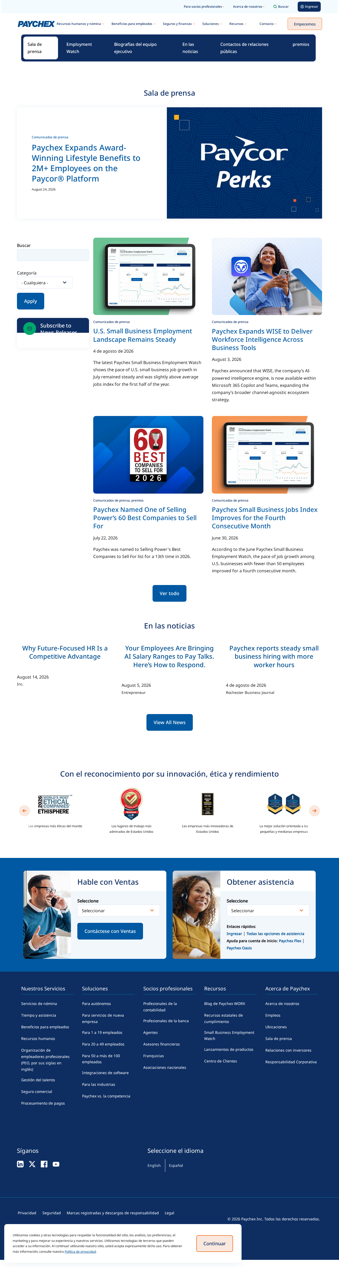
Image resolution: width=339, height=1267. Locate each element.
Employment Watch (79, 47)
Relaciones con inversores (288, 1050)
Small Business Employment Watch (229, 1035)
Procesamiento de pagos (43, 1103)
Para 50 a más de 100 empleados (101, 1059)
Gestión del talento (38, 1079)
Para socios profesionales (203, 6)
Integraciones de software (105, 1072)
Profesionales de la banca (166, 1020)
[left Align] (24, 810)
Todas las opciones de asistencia (275, 933)
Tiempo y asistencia (38, 1015)
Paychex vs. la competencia (106, 1095)
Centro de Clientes (220, 1061)
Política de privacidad (80, 1251)
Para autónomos (96, 1003)
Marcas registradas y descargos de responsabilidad (113, 1212)
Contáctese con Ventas (110, 931)
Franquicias (153, 1055)
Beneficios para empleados (131, 23)
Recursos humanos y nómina (79, 23)
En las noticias (190, 47)
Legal (169, 1212)
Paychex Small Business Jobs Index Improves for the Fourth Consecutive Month (265, 517)
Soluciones (210, 23)
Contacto (267, 23)
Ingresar (234, 933)
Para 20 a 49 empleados (103, 1044)
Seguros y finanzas (177, 23)
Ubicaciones (276, 1026)
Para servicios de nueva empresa (103, 1018)
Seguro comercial (36, 1091)
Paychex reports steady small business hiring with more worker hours (274, 656)
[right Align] (314, 810)
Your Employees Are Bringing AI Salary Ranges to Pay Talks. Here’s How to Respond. (169, 656)
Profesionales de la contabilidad (160, 1006)
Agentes (150, 1032)
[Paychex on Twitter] (32, 1163)
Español (176, 1165)
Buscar (283, 6)
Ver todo (169, 593)
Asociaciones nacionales (164, 1067)
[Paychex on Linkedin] (20, 1163)
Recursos (236, 23)
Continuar (214, 1243)
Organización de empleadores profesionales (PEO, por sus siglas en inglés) (45, 1059)
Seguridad (51, 1212)
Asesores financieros (161, 1044)
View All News (170, 722)
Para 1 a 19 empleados (102, 1032)
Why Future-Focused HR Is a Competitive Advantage (65, 652)
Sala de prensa (35, 47)
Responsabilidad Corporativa (291, 1061)
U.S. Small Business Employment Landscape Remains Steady (142, 334)
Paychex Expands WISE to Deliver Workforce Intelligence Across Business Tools (262, 339)
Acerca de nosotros (247, 6)
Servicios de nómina (39, 1003)
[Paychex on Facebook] (44, 1163)
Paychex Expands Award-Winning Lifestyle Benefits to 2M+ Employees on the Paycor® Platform (86, 163)
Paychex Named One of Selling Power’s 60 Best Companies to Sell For (145, 517)
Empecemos (305, 23)
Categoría (27, 273)
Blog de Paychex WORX (224, 1003)
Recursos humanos (38, 1038)
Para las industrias (98, 1084)
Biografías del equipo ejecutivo (135, 47)
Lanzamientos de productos (228, 1049)
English (154, 1165)
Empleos (272, 1015)
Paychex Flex (290, 940)
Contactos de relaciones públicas (244, 47)
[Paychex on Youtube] (56, 1163)
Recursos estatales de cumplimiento (223, 1018)
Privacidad (27, 1212)
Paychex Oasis (239, 947)
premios (301, 44)
